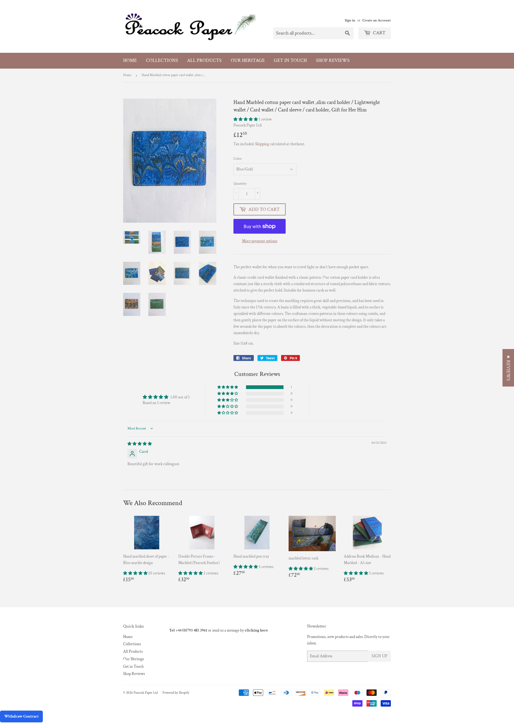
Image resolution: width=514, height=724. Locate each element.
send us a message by (240, 630)
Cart (379, 33)
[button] (246, 119)
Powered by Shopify (175, 693)
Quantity (239, 183)
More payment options (259, 241)
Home (130, 60)
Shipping (262, 144)
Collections (162, 60)
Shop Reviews (333, 60)
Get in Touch (290, 60)
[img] (139, 443)
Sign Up (379, 656)
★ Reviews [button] (508, 368)
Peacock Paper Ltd (146, 693)
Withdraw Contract (21, 716)
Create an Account (376, 20)
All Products (204, 60)
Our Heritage (248, 60)
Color (237, 158)
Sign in (350, 20)
